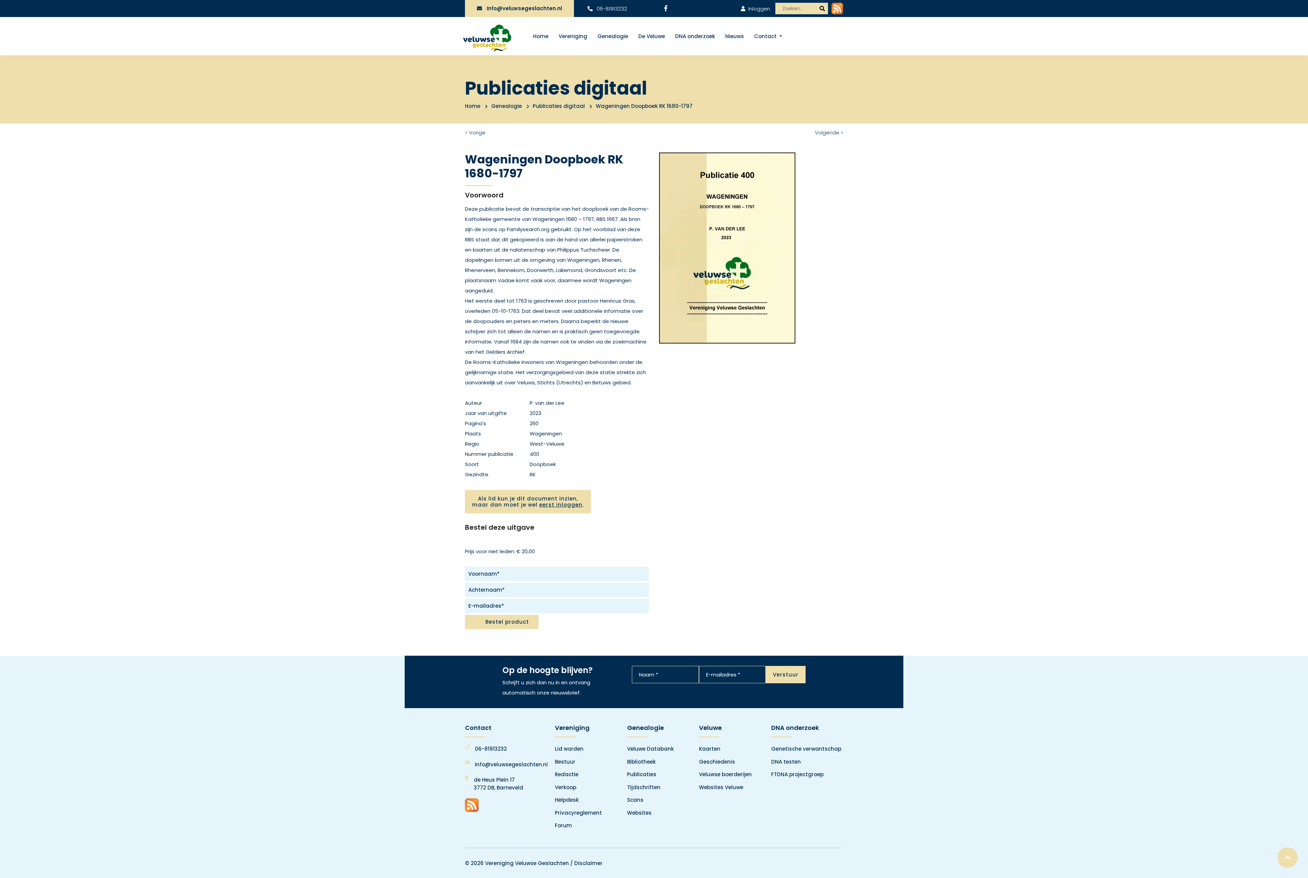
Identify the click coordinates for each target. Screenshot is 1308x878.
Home (540, 36)
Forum (563, 825)
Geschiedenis (717, 761)
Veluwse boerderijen (725, 774)
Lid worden (569, 748)
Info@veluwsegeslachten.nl (524, 8)
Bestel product (507, 621)
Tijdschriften (643, 787)
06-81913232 (611, 8)
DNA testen (786, 761)
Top (1287, 857)
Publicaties (641, 774)
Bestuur (565, 761)
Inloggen (758, 8)
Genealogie (612, 36)
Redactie (566, 774)
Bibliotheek (641, 761)
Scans (635, 799)
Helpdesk (567, 799)
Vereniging (573, 36)
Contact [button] (766, 36)
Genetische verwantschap (806, 748)
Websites (639, 812)
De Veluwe (651, 36)
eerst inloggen (560, 504)
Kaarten (709, 748)
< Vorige (475, 132)
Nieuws (734, 36)
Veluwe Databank (650, 748)
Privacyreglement (578, 812)
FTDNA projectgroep (797, 774)
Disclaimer (588, 863)
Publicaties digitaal (559, 106)
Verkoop (565, 787)
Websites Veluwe (721, 787)
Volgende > (829, 132)
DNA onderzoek (695, 36)
